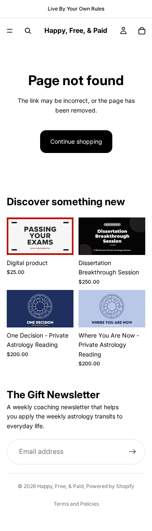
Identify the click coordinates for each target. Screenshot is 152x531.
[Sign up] (132, 452)
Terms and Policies (76, 504)
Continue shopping (76, 141)
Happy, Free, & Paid (60, 486)
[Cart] (142, 30)
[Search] (28, 30)
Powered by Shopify (110, 486)
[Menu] (9, 30)
